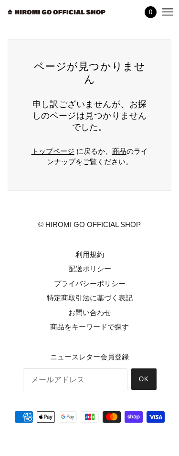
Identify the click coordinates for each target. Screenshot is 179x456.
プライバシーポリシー (90, 283)
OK (144, 379)
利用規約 (89, 254)
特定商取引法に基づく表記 (90, 298)
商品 (119, 151)
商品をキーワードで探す (89, 327)
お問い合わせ (89, 312)
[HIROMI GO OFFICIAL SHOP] (56, 12)
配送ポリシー (89, 269)
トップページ (53, 151)
